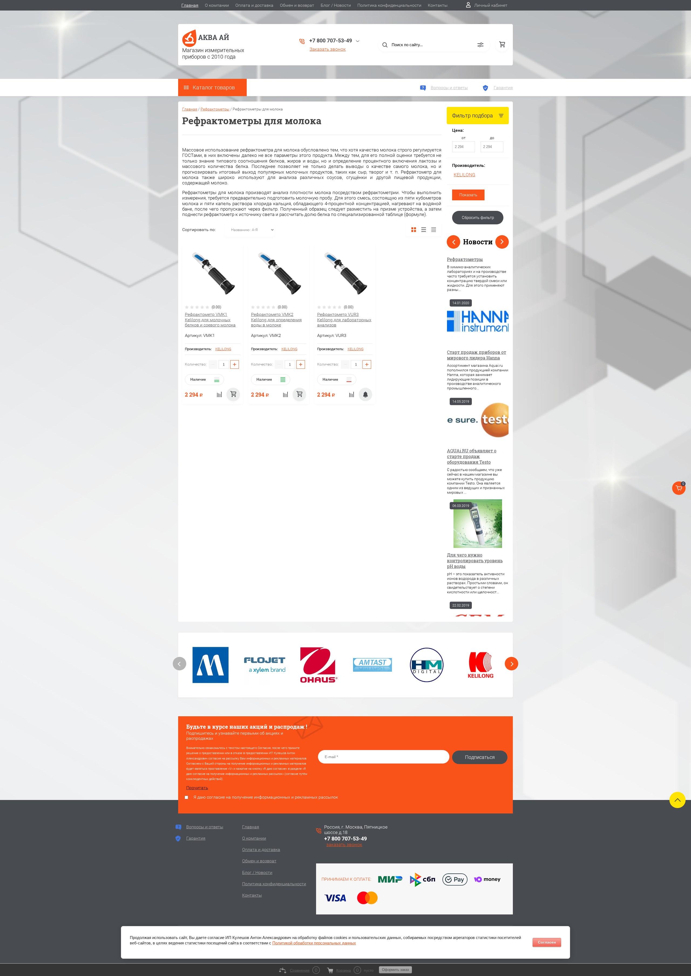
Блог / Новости (336, 5)
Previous (453, 242)
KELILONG (464, 174)
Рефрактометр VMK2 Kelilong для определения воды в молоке (276, 319)
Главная (189, 5)
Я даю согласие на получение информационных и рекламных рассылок (266, 797)
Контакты (438, 5)
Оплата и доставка (254, 5)
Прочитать (197, 787)
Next (502, 242)
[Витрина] (413, 229)
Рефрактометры (215, 109)
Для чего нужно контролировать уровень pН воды (475, 441)
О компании (217, 5)
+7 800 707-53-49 (345, 838)
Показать (468, 195)
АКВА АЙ (213, 37)
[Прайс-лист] (433, 229)
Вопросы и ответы (449, 87)
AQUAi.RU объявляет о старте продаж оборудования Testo (471, 337)
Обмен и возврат (297, 5)
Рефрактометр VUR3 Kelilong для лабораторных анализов (344, 319)
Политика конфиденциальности (389, 5)
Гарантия (503, 87)
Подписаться (480, 757)
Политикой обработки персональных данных (314, 943)
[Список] (423, 229)
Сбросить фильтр (478, 217)
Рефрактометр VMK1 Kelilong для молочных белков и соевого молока (210, 319)
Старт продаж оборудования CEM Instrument (468, 541)
